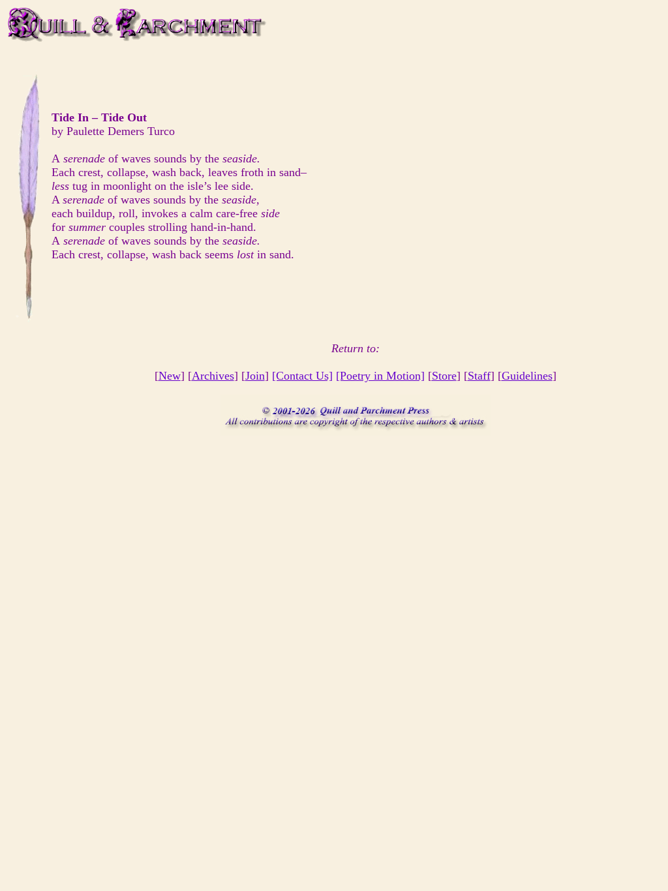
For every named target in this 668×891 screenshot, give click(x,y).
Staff (479, 375)
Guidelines (527, 375)
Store (444, 375)
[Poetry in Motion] (380, 375)
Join (255, 375)
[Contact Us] (302, 375)
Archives (213, 375)
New (170, 375)
